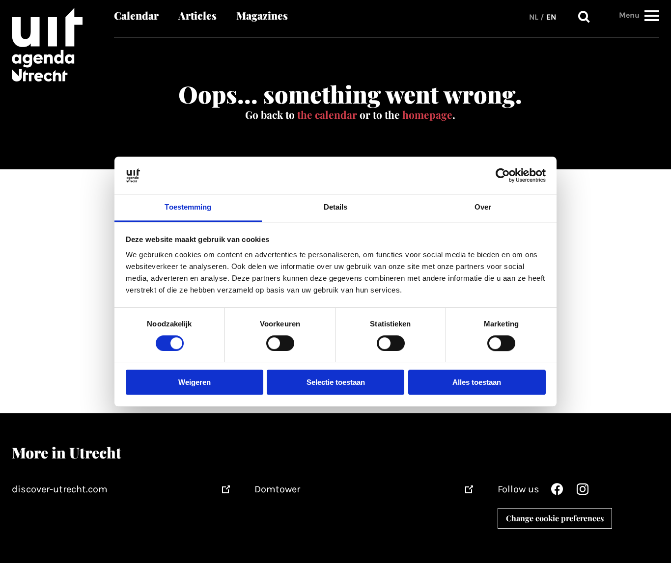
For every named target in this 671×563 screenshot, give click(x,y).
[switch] (280, 343)
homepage (427, 114)
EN (551, 17)
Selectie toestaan (336, 382)
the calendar (327, 114)
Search (584, 17)
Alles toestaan (476, 382)
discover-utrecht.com (60, 489)
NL (533, 17)
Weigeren (194, 382)
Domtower (277, 489)
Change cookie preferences (555, 518)
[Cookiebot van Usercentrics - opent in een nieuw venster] (503, 175)
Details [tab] (336, 207)
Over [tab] (483, 207)
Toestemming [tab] (188, 207)
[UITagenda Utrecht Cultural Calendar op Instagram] (582, 491)
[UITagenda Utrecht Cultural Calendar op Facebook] (557, 491)
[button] (652, 15)
